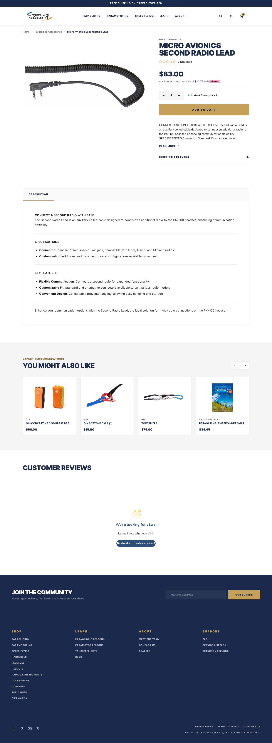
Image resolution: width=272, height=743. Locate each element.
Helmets (17, 668)
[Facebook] (21, 728)
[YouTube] (30, 728)
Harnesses (19, 657)
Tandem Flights (86, 651)
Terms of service (228, 726)
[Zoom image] (85, 84)
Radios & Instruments (27, 674)
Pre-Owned (19, 692)
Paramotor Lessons (89, 645)
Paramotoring (119, 15)
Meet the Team (149, 639)
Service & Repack (214, 645)
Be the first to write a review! (136, 543)
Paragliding (93, 15)
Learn (165, 15)
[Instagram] (13, 728)
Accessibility (251, 726)
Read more (167, 146)
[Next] (245, 365)
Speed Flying (145, 15)
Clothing (18, 686)
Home (26, 31)
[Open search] (221, 16)
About (180, 15)
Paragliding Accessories (48, 31)
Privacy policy (204, 726)
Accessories (20, 680)
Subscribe (244, 594)
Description (38, 194)
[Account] (231, 16)
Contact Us (147, 645)
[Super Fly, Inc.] (39, 16)
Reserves (18, 662)
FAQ (205, 639)
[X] (38, 728)
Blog (78, 657)
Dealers (144, 651)
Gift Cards (19, 698)
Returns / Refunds (216, 651)
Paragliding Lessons (90, 639)
